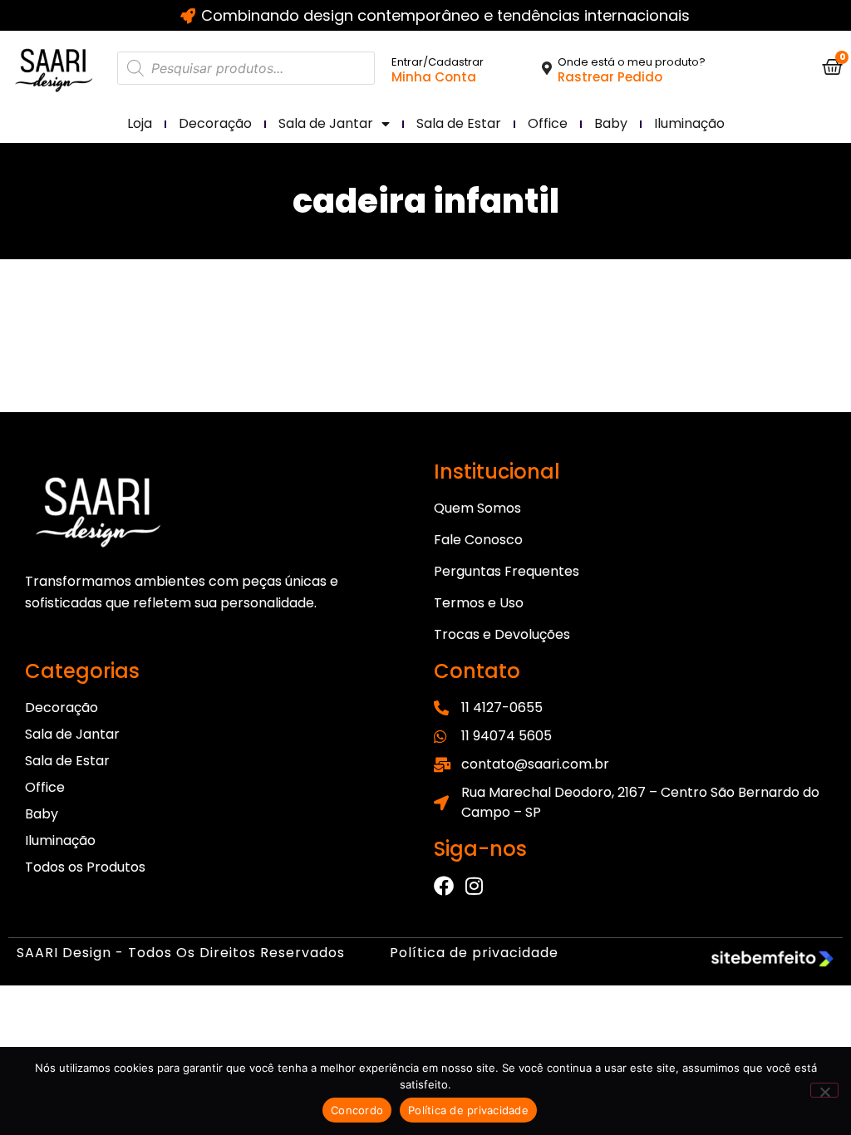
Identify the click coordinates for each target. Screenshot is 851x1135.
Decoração (215, 123)
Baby (610, 123)
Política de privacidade (474, 952)
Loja (139, 123)
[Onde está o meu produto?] (546, 68)
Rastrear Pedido (610, 77)
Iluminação (689, 123)
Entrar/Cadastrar (437, 62)
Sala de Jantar (325, 123)
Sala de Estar (458, 123)
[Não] (824, 1090)
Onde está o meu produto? (632, 62)
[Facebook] (444, 886)
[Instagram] (474, 886)
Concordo (357, 1110)
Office (548, 123)
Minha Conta (433, 77)
